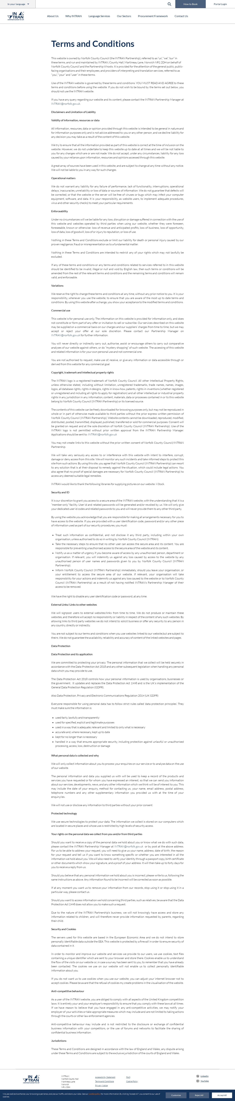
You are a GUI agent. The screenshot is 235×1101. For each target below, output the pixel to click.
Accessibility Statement (105, 1077)
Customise (176, 1095)
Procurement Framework (153, 16)
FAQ (128, 1077)
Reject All (199, 1095)
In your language (16, 4)
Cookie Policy (132, 1081)
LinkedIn (205, 1076)
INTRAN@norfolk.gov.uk (65, 103)
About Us (52, 16)
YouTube (205, 1081)
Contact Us (181, 16)
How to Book (190, 4)
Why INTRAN (73, 16)
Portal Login (220, 4)
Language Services (99, 16)
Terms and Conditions (104, 1081)
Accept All (222, 1095)
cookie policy (94, 1094)
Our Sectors (124, 16)
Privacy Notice (101, 1085)
